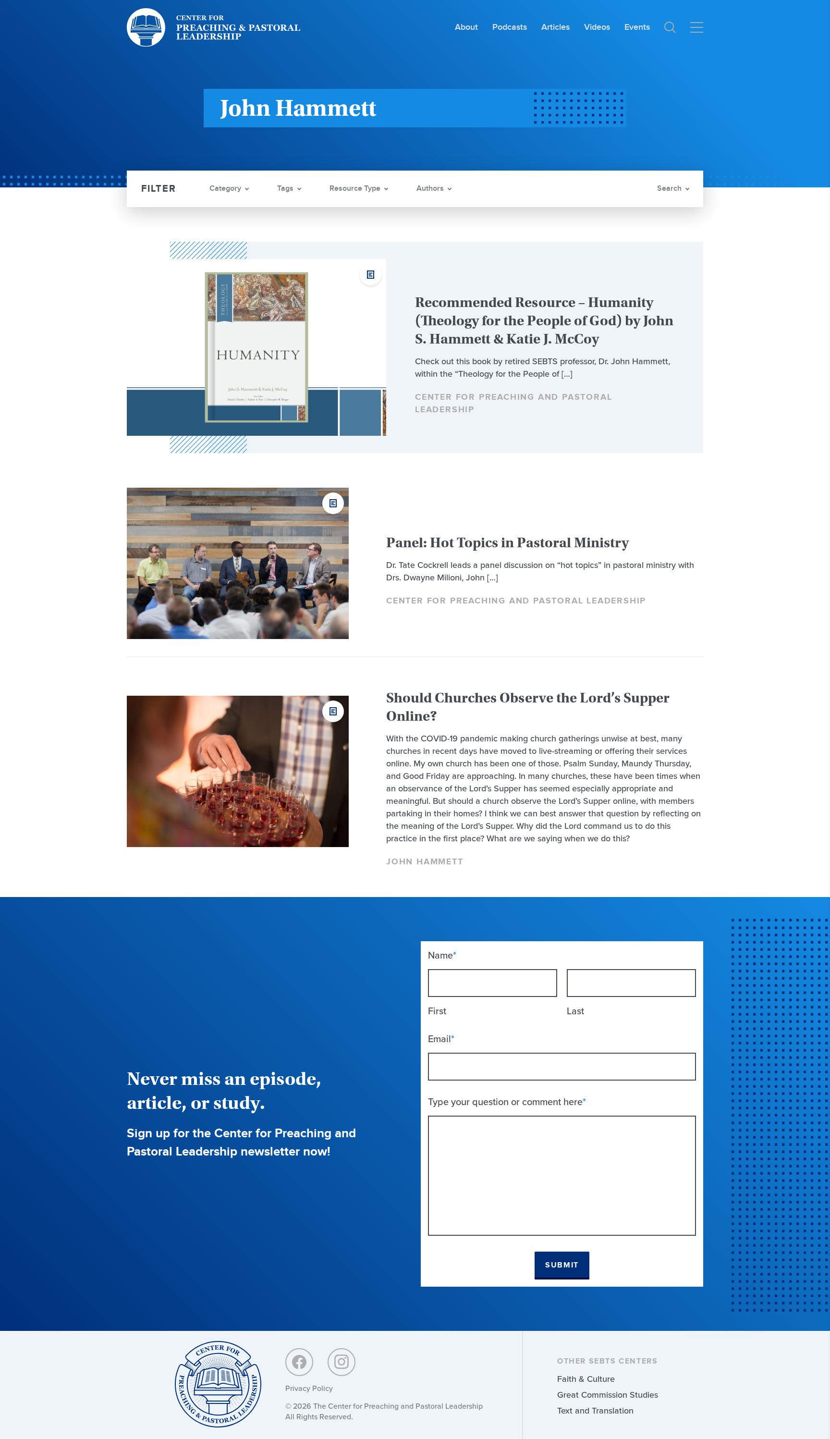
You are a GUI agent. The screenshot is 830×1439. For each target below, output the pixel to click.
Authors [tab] (430, 188)
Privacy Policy (309, 1388)
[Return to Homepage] (218, 1385)
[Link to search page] (670, 27)
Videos (597, 27)
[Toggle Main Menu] (696, 27)
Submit (562, 1265)
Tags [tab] (285, 188)
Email (441, 1038)
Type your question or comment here (507, 1101)
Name (442, 955)
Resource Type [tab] (355, 188)
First (437, 1011)
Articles (555, 27)
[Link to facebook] (299, 1362)
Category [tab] (225, 188)
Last (575, 1011)
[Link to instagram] (341, 1362)
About (466, 27)
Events (637, 27)
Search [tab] (669, 188)
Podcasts (509, 27)
